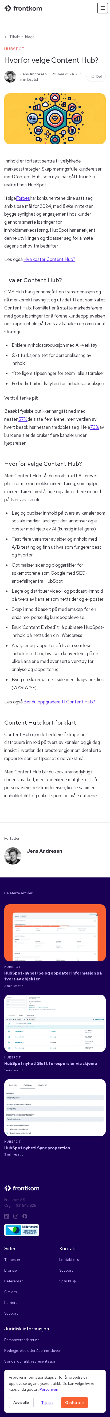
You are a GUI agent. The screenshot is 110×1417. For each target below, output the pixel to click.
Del (99, 76)
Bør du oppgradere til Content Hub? (59, 702)
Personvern (50, 1389)
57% (23, 419)
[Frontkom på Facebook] (24, 1216)
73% (94, 427)
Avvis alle (21, 1402)
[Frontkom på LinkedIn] (6, 1216)
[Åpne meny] (103, 8)
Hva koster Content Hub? (49, 259)
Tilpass (47, 1402)
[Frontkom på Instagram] (15, 1216)
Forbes (23, 198)
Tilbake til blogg (22, 37)
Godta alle (74, 1402)
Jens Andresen (33, 74)
